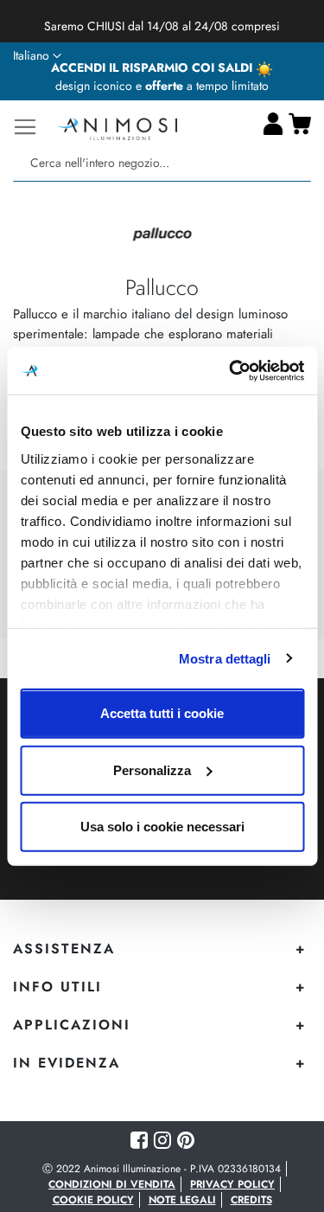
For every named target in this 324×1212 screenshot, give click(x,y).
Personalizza (152, 769)
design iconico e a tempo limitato (162, 85)
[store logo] (116, 126)
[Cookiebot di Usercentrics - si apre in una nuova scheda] (230, 370)
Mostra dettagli (225, 658)
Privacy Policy (232, 1184)
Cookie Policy (93, 1200)
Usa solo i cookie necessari (162, 826)
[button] (37, 56)
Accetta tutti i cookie (162, 713)
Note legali (182, 1200)
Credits (251, 1200)
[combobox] (162, 163)
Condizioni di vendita (111, 1184)
